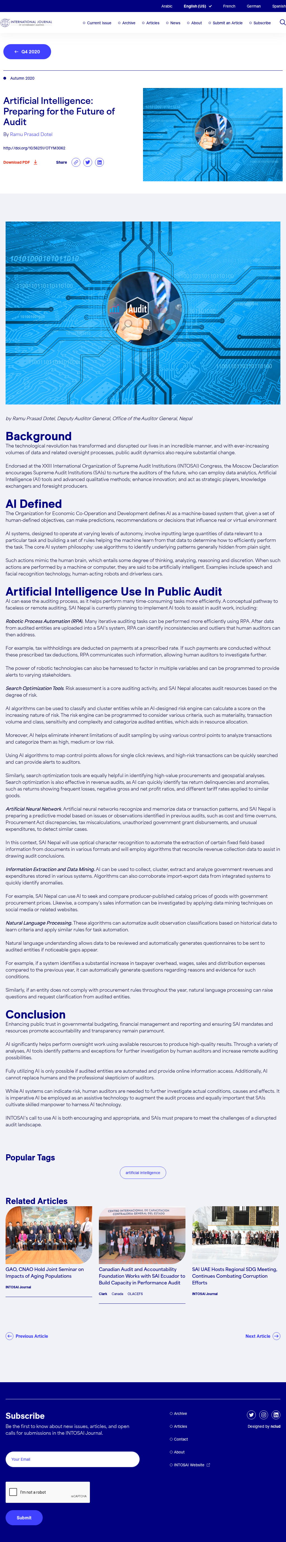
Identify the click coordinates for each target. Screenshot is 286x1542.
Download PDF (16, 162)
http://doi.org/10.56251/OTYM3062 (34, 148)
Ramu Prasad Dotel (31, 134)
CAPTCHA (19, 1475)
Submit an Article (228, 22)
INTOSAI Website (189, 1464)
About (196, 22)
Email (13, 1445)
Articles (152, 22)
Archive (128, 22)
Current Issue (99, 22)
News (175, 22)
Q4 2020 (31, 51)
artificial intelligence (143, 1172)
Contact (181, 1439)
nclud (275, 1426)
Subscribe (262, 22)
